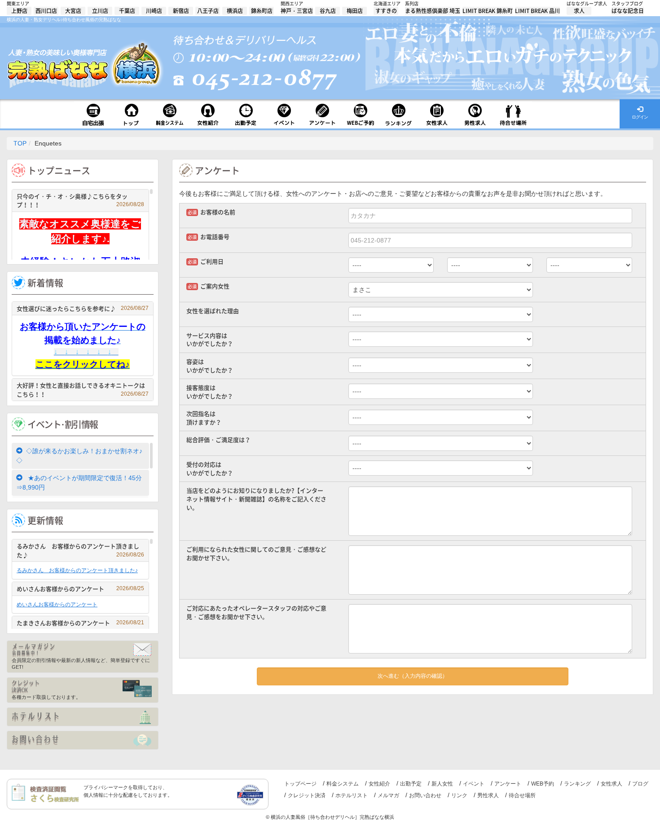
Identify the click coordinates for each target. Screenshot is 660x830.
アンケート (507, 784)
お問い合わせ (425, 795)
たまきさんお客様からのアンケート (80, 622)
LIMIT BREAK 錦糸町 (487, 11)
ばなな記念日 (628, 11)
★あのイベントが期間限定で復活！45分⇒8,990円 (79, 482)
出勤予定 (411, 784)
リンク (459, 795)
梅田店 (355, 11)
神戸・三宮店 (297, 11)
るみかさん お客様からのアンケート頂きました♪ (80, 550)
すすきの (386, 11)
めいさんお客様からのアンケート (80, 588)
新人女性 (442, 784)
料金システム (342, 784)
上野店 (19, 11)
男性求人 (488, 795)
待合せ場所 (522, 795)
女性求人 (611, 784)
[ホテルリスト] (82, 716)
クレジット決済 (307, 795)
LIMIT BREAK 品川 (537, 11)
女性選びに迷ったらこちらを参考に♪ (83, 308)
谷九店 (328, 11)
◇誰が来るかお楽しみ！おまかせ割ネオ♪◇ (79, 455)
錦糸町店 (262, 11)
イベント (473, 784)
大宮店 (73, 11)
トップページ (300, 784)
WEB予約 (542, 784)
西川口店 (46, 11)
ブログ (640, 784)
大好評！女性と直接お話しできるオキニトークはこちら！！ (83, 389)
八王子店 (208, 11)
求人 (579, 11)
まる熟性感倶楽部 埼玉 (432, 11)
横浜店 (235, 11)
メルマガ (388, 795)
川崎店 (154, 11)
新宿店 (181, 11)
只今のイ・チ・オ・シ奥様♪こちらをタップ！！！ (80, 200)
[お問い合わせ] (82, 740)
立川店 (100, 11)
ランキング (577, 784)
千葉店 (127, 11)
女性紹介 (379, 784)
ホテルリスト (351, 795)
